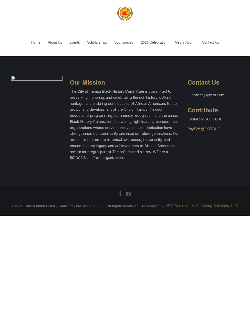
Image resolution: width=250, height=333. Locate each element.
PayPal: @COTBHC (204, 129)
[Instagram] (128, 195)
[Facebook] (120, 195)
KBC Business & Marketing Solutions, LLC (202, 206)
